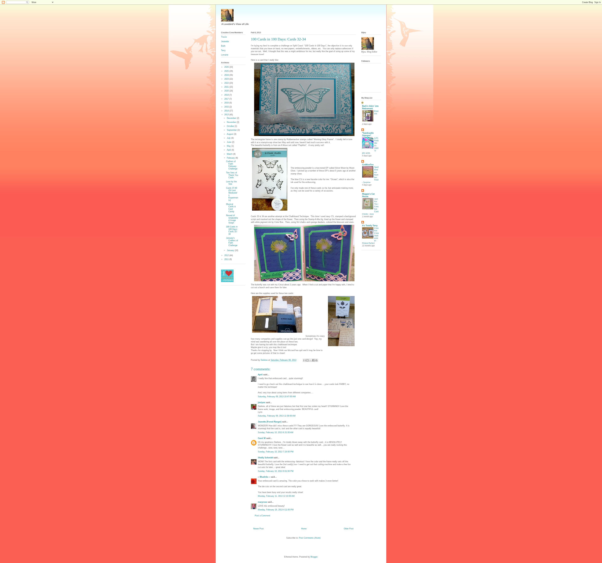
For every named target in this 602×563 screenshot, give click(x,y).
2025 (226, 71)
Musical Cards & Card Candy (231, 208)
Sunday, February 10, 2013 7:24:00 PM (275, 451)
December (232, 118)
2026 (226, 67)
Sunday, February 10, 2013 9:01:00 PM (275, 471)
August (230, 134)
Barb (223, 46)
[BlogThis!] (307, 360)
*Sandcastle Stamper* (368, 134)
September (232, 130)
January (231, 250)
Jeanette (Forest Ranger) (270, 422)
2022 (226, 83)
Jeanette (225, 41)
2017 (226, 99)
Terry (223, 50)
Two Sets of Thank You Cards (232, 175)
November (232, 122)
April (260, 374)
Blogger (314, 557)
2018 (226, 95)
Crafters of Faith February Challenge (231, 165)
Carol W (262, 438)
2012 (226, 255)
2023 (226, 79)
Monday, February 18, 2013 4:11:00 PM (276, 509)
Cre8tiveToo (368, 164)
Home (303, 528)
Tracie (224, 37)
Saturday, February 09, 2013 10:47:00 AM (277, 396)
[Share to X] (310, 360)
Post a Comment (262, 515)
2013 (226, 114)
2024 (226, 75)
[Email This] (304, 360)
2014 (226, 111)
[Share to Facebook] (313, 360)
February (231, 158)
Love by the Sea (231, 182)
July (229, 138)
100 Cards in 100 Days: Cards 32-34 (232, 230)
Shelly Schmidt (265, 457)
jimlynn (261, 402)
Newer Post (258, 528)
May (229, 146)
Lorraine (224, 55)
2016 (226, 103)
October (231, 126)
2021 (226, 87)
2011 (226, 259)
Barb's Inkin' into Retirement (370, 107)
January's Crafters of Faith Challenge (232, 241)
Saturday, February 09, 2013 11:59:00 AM (277, 416)
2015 (226, 107)
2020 (226, 91)
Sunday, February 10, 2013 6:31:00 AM (275, 432)
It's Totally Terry (370, 225)
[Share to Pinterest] (316, 360)
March (230, 154)
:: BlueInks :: (264, 477)
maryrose (262, 502)
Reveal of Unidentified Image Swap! (232, 219)
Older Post (349, 528)
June (229, 142)
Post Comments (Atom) (309, 538)
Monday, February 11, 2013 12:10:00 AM (276, 496)
